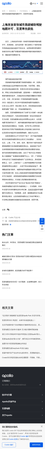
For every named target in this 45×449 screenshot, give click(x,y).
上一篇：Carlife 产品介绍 (11, 217)
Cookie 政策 (13, 439)
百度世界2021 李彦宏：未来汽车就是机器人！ (18, 320)
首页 (3, 11)
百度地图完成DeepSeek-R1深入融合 (15, 348)
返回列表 (5, 224)
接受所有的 (36, 445)
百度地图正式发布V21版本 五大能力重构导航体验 (20, 329)
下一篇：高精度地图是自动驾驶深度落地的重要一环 (21, 221)
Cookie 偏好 (24, 436)
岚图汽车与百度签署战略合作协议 (14, 343)
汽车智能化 (24, 11)
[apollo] (6, 3)
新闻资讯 (12, 11)
